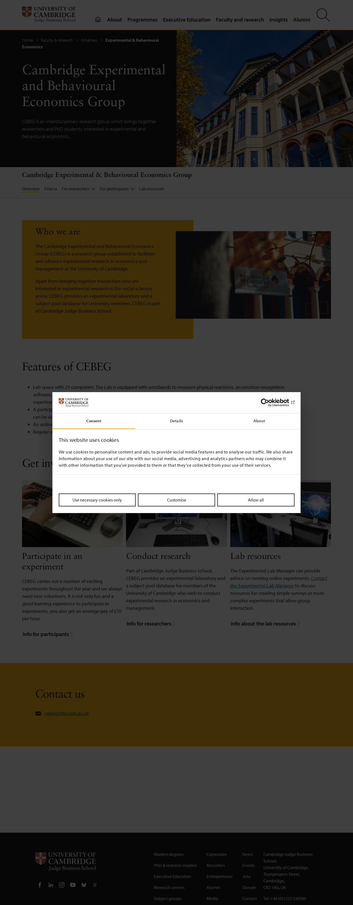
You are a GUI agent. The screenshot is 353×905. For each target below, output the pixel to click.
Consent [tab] (93, 420)
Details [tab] (176, 420)
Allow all (256, 500)
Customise (176, 500)
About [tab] (259, 420)
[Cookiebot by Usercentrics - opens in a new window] (270, 403)
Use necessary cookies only (97, 500)
